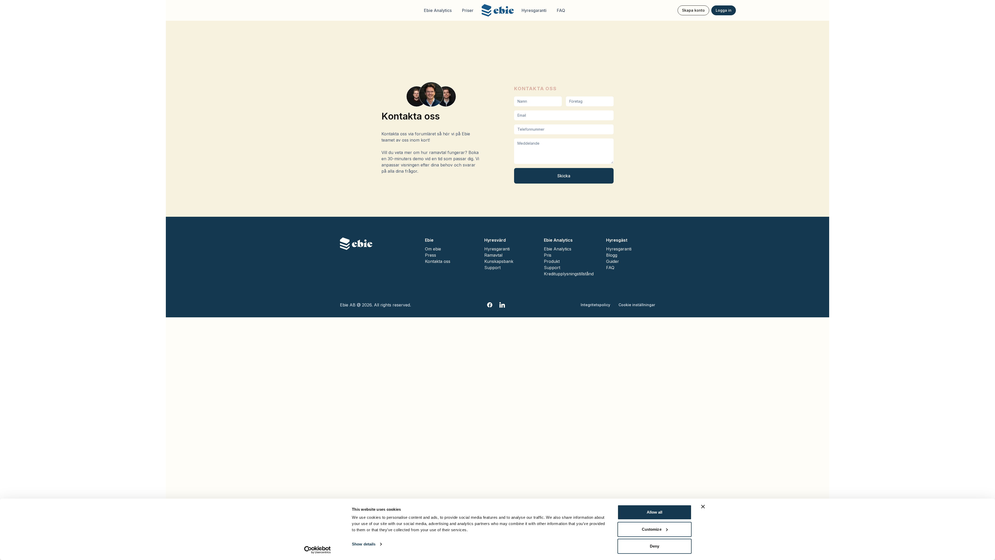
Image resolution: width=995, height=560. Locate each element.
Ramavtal (493, 255)
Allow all (655, 512)
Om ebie (433, 249)
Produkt (552, 261)
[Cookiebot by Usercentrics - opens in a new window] (317, 550)
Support (492, 267)
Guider (612, 261)
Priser (467, 10)
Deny (654, 546)
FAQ (561, 10)
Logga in (723, 10)
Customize (652, 529)
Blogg (611, 255)
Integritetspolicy (595, 305)
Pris (547, 255)
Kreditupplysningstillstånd (569, 274)
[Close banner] (703, 506)
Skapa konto (693, 10)
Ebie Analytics (438, 10)
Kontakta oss (437, 261)
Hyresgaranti (534, 10)
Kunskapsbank (498, 261)
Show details (363, 544)
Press (430, 255)
